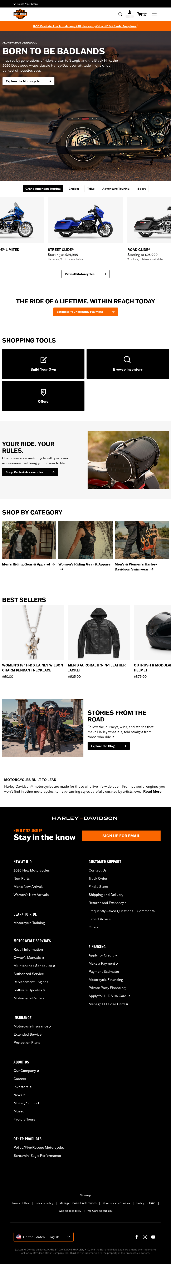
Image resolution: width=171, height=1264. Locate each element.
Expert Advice (100, 919)
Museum (21, 1111)
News (18, 1095)
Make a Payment (102, 963)
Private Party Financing (107, 988)
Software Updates (28, 990)
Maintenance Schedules (33, 966)
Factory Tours (24, 1119)
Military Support (26, 1103)
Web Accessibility (70, 1210)
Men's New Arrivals (28, 886)
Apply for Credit (101, 955)
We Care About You (100, 1210)
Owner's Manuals (27, 957)
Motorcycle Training (29, 923)
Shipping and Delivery (106, 895)
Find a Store (98, 886)
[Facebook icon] (136, 1236)
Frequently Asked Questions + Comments (122, 911)
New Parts (22, 878)
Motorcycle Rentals (29, 998)
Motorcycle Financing (106, 980)
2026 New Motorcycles (32, 870)
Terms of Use (20, 1203)
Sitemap (85, 1195)
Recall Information (28, 949)
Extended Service (27, 1034)
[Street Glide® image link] (85, 220)
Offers (93, 927)
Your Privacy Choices (116, 1203)
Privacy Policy (44, 1203)
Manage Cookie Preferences (78, 1203)
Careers (20, 1079)
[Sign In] (129, 14)
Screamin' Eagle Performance (37, 1155)
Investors (21, 1087)
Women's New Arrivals (31, 895)
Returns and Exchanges (107, 903)
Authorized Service (29, 974)
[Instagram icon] (144, 1236)
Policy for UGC (145, 1203)
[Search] (120, 14)
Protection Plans (27, 1042)
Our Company (25, 1070)
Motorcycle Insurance (31, 1026)
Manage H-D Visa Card (107, 1004)
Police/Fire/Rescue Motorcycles (39, 1147)
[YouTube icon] (153, 1236)
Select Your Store (27, 3)
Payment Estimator (104, 971)
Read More (152, 791)
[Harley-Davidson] (85, 818)
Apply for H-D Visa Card (108, 996)
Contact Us (98, 870)
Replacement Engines (31, 982)
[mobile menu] (153, 14)
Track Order (98, 878)
